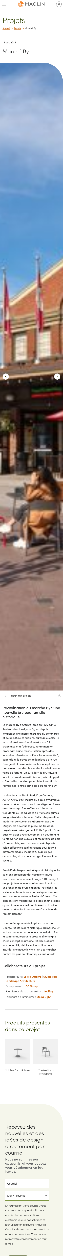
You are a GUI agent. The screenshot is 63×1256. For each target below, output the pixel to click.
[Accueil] (31, 4)
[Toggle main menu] (4, 4)
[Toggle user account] (59, 4)
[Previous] (6, 376)
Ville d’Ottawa (32, 976)
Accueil (6, 28)
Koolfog (48, 991)
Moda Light (43, 997)
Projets (17, 28)
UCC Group (31, 986)
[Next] (57, 376)
